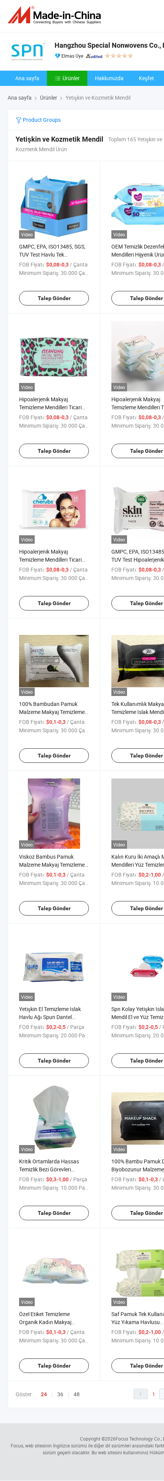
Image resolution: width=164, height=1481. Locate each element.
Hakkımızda (109, 78)
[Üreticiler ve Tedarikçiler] (56, 15)
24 (44, 1394)
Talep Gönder (54, 298)
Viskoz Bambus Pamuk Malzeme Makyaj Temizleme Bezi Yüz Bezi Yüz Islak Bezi (52, 864)
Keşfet (146, 78)
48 (77, 1394)
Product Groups (41, 119)
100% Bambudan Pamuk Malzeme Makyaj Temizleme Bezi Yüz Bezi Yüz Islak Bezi (52, 712)
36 (60, 1394)
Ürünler (71, 78)
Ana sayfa (27, 78)
